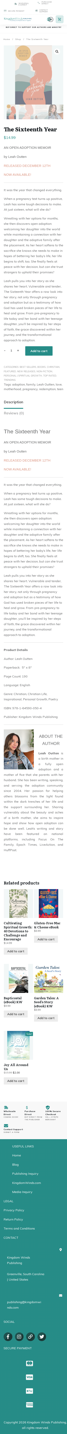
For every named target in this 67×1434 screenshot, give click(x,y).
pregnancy (30, 389)
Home (16, 1155)
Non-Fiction (44, 371)
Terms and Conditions (19, 1228)
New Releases (26, 371)
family (30, 384)
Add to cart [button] (15, 951)
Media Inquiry (22, 1192)
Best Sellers (28, 366)
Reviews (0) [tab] (14, 413)
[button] (57, 52)
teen (60, 389)
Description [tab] (13, 402)
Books (41, 366)
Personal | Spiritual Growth (23, 375)
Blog (15, 1165)
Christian (53, 366)
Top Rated (49, 375)
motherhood (12, 389)
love (59, 384)
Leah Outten (45, 384)
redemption (47, 389)
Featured (10, 371)
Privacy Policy (14, 1210)
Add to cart (38, 351)
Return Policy (13, 1219)
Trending (10, 379)
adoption (18, 384)
